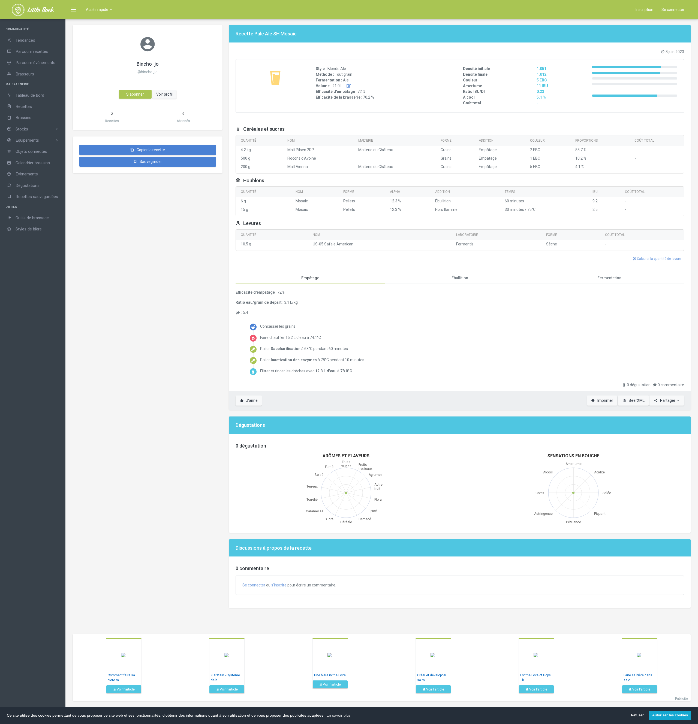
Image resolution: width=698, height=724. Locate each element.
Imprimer (605, 400)
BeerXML (636, 400)
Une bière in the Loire (330, 675)
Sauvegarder (150, 161)
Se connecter (672, 9)
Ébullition (460, 278)
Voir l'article (125, 689)
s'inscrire (279, 585)
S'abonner (135, 94)
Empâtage (310, 278)
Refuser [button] (637, 715)
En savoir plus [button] (338, 715)
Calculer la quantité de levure (658, 259)
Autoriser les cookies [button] (670, 715)
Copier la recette (150, 150)
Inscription (644, 9)
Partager (667, 400)
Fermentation (609, 278)
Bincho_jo (148, 64)
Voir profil (164, 94)
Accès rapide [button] (97, 9)
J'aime (251, 400)
